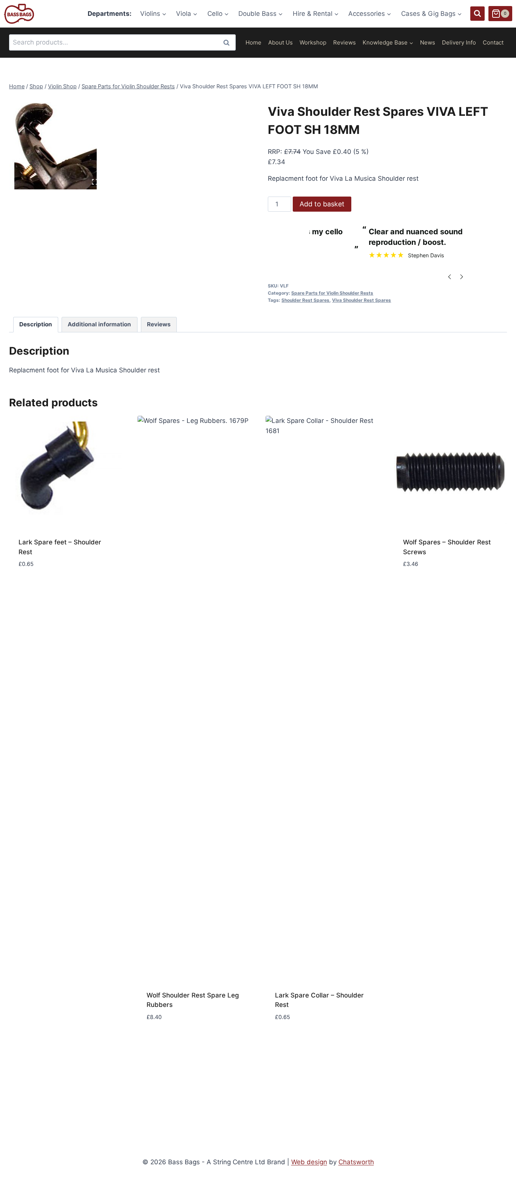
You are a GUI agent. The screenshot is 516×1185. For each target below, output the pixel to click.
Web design (309, 1162)
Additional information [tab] (99, 324)
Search (228, 42)
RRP (274, 151)
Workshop (313, 42)
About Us (280, 42)
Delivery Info (459, 42)
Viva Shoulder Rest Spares (361, 300)
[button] (66, 1029)
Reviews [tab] (159, 324)
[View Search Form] (477, 13)
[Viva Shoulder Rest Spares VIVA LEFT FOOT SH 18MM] (55, 142)
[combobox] (122, 42)
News (427, 42)
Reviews (344, 42)
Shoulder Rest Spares (305, 300)
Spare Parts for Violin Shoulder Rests (332, 293)
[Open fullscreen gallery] (95, 182)
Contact (493, 42)
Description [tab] (35, 324)
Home (253, 42)
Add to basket (322, 204)
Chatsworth (356, 1162)
